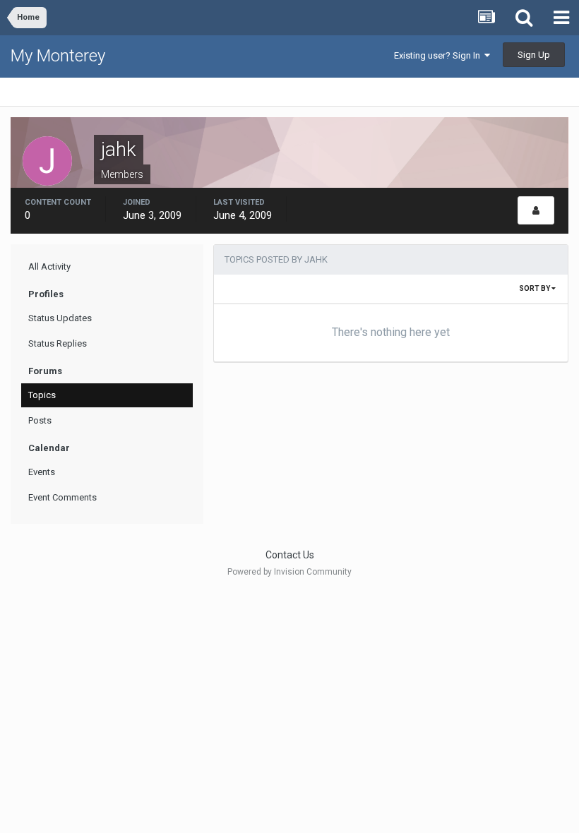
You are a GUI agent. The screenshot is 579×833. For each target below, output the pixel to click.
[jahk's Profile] (536, 210)
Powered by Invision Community (289, 572)
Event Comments (62, 497)
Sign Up (534, 54)
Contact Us (289, 555)
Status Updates (60, 318)
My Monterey (58, 56)
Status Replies (57, 343)
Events (41, 472)
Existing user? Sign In (439, 55)
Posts (40, 420)
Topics (42, 395)
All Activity (49, 266)
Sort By (535, 288)
